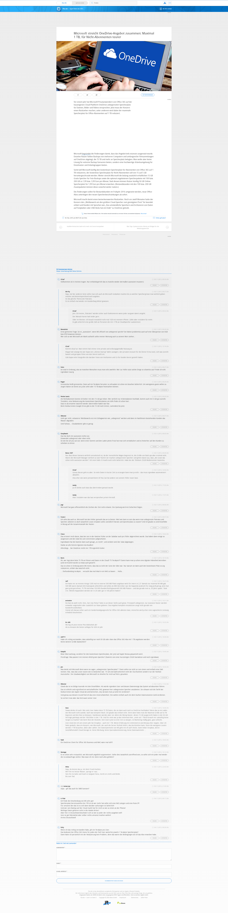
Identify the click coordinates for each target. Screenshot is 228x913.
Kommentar (60, 847)
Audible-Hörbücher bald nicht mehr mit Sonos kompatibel (85, 226)
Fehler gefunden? (161, 218)
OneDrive (115, 234)
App (164, 3)
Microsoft (106, 234)
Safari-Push (144, 897)
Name (58, 863)
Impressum (122, 897)
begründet (86, 154)
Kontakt (169, 3)
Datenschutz (134, 897)
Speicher (122, 234)
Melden (155, 285)
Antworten (164, 285)
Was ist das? (144, 213)
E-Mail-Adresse (61, 871)
